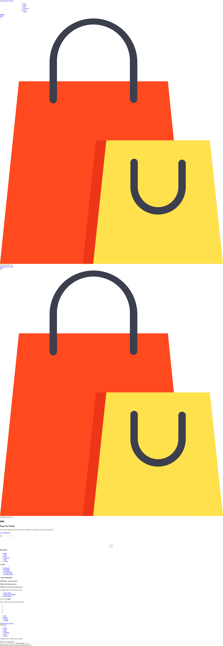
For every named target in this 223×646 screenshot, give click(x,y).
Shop (24, 7)
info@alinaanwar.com (10, 584)
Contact (25, 11)
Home (24, 3)
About (24, 5)
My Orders (6, 569)
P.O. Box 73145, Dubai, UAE (14, 587)
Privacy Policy (7, 593)
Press (24, 10)
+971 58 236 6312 (12, 581)
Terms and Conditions (9, 594)
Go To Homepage (5, 532)
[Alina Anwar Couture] (6, 0)
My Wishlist (6, 571)
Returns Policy (7, 596)
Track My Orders (8, 574)
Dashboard (6, 568)
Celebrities (26, 8)
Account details (7, 572)
